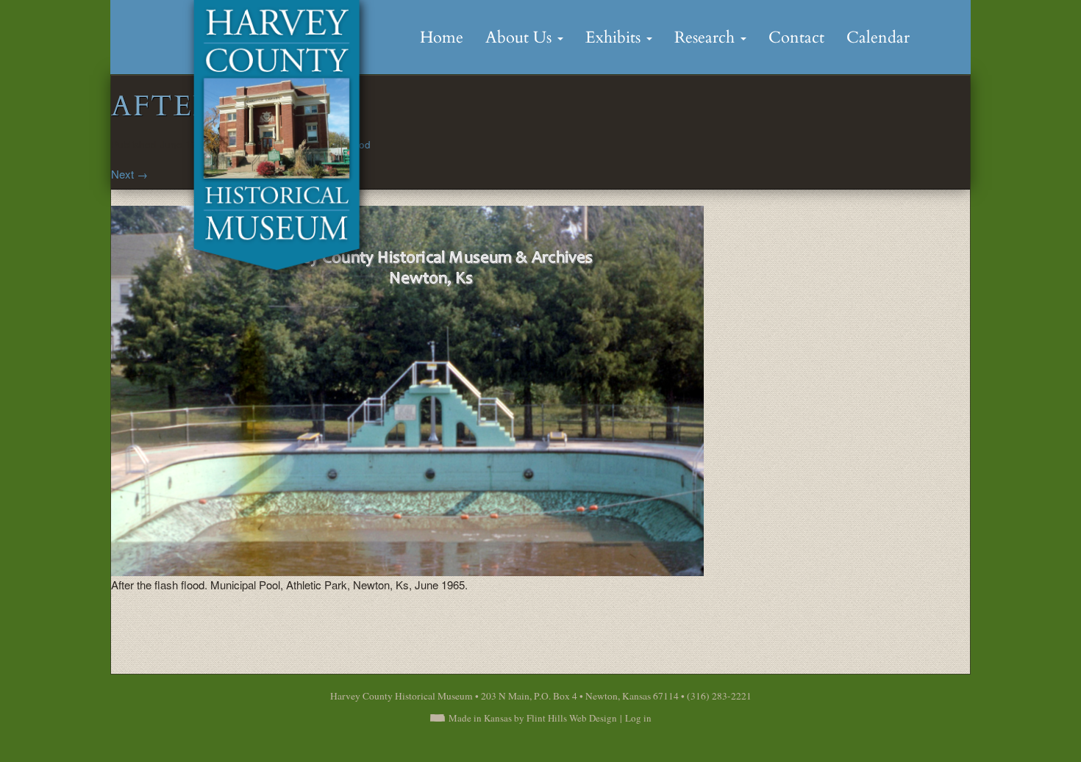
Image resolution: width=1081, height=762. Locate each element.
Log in (638, 718)
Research (706, 37)
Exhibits (615, 37)
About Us (520, 37)
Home (441, 37)
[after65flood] (407, 389)
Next (129, 173)
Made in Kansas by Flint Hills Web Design (533, 718)
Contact (796, 37)
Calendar (878, 37)
